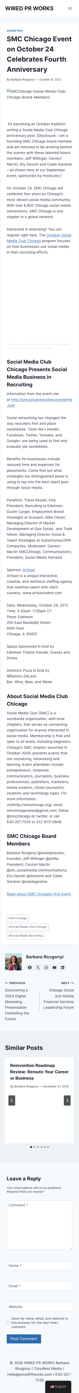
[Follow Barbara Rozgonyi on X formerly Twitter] (38, 967)
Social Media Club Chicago (28, 926)
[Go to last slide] (11, 1100)
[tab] (31, 1147)
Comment (18, 1205)
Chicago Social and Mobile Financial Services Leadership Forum (58, 995)
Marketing (15, 30)
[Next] (67, 1100)
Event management (16, 344)
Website (15, 1307)
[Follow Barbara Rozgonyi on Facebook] (29, 967)
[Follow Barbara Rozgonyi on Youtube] (54, 967)
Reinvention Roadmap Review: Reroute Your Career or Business (39, 1072)
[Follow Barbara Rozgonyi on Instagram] (46, 967)
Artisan (29, 570)
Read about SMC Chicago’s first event (39, 894)
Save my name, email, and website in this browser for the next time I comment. (39, 1322)
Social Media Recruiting (25, 935)
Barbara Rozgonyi (23, 79)
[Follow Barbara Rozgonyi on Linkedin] (62, 967)
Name (15, 1266)
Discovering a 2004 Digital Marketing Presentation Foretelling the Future (17, 1001)
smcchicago (18, 918)
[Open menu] (70, 8)
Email (15, 1286)
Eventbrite (46, 348)
